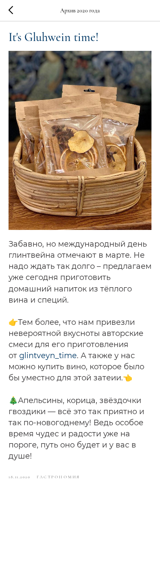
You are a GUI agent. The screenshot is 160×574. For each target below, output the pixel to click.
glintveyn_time (48, 355)
